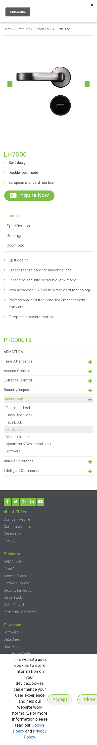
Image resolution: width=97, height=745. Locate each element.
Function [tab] (14, 215)
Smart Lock (44, 29)
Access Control (17, 371)
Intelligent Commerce (21, 470)
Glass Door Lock (19, 415)
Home (8, 29)
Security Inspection (20, 389)
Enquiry (9, 541)
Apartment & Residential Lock (28, 444)
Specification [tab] (18, 226)
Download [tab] (15, 245)
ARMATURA (13, 352)
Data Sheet (12, 639)
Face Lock (14, 422)
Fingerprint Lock (18, 408)
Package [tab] (14, 235)
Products (24, 29)
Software (13, 451)
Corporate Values (17, 527)
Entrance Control (18, 380)
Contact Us (12, 534)
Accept (59, 699)
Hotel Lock (14, 430)
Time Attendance (18, 361)
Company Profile (17, 519)
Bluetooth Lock (17, 437)
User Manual (13, 647)
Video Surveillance (19, 461)
